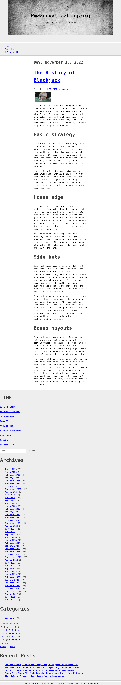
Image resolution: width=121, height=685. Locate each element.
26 (16, 640)
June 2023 (10, 566)
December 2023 (12, 549)
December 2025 (12, 480)
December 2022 (12, 583)
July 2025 (10, 495)
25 (13, 640)
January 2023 (12, 580)
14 (1, 637)
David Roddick (90, 683)
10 (10, 633)
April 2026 (11, 469)
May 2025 (9, 500)
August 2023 (11, 560)
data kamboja (7, 416)
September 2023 (13, 557)
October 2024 (12, 520)
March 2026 (11, 472)
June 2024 (10, 532)
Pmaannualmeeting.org (60, 16)
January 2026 (12, 478)
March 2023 (11, 574)
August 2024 (11, 526)
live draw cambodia (10, 430)
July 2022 (10, 597)
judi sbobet (6, 426)
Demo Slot (5, 421)
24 (10, 640)
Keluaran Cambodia (10, 412)
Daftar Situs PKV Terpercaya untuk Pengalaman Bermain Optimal (40, 670)
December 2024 (12, 515)
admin (65, 89)
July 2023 (10, 563)
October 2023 (12, 554)
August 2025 (11, 492)
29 (4, 643)
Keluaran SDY (7, 445)
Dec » (12, 647)
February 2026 (12, 475)
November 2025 (12, 483)
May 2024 (9, 534)
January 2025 (12, 512)
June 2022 (10, 600)
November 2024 (12, 517)
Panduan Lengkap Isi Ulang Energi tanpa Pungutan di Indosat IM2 (41, 665)
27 (18, 640)
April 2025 (11, 503)
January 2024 (12, 546)
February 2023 (12, 577)
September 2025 (13, 489)
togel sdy (5, 440)
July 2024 (10, 529)
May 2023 (9, 568)
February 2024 (12, 543)
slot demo (5, 435)
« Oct (3, 647)
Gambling (9, 49)
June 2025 (10, 498)
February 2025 (12, 509)
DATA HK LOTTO (7, 407)
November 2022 (12, 585)
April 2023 (11, 571)
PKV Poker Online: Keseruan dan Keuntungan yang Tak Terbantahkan (42, 667)
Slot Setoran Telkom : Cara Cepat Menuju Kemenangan (34, 676)
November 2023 (12, 551)
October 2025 (12, 486)
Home (7, 46)
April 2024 (11, 537)
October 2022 (12, 588)
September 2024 (13, 523)
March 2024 (11, 540)
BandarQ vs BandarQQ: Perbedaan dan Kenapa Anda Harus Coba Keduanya (44, 673)
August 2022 (11, 594)
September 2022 (13, 591)
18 (13, 637)
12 (16, 633)
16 (7, 637)
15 (4, 637)
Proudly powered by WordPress (39, 683)
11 (13, 633)
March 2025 (11, 506)
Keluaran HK (11, 52)
